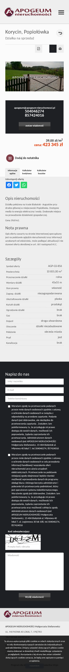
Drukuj (60, 49)
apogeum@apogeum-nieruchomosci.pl (34, 108)
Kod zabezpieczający (19, 531)
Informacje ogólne (12, 172)
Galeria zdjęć (53, 49)
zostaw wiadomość (34, 126)
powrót (60, 33)
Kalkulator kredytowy (27, 172)
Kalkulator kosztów (41, 172)
